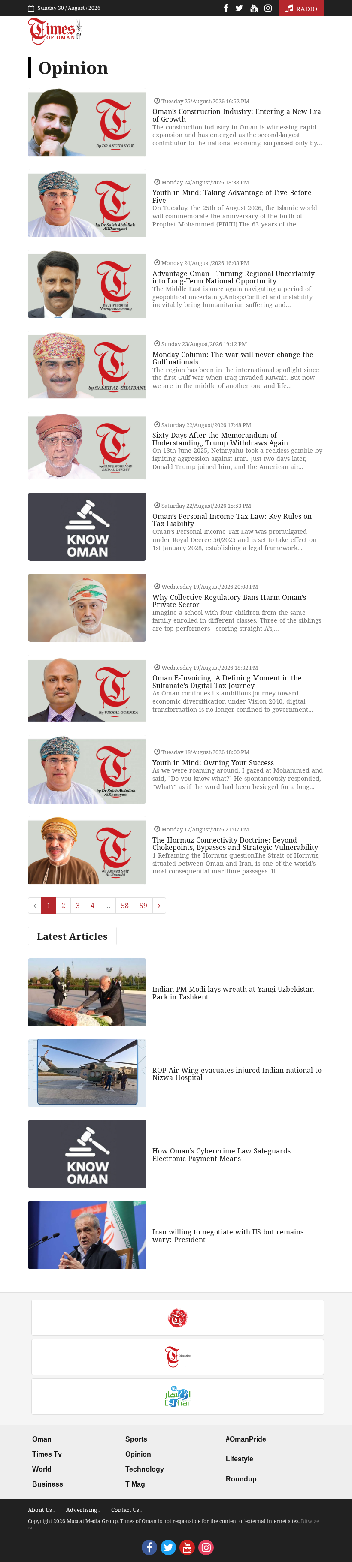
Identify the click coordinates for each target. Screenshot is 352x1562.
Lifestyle (239, 1459)
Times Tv (47, 1454)
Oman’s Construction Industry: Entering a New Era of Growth (236, 115)
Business (47, 1484)
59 (143, 905)
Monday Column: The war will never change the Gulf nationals (232, 358)
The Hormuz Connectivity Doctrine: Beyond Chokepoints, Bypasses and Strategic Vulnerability (235, 843)
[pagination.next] (159, 905)
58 (125, 905)
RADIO (305, 8)
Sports (136, 1439)
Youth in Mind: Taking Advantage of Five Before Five (232, 196)
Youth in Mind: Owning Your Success (213, 762)
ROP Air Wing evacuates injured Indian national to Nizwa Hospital (237, 1074)
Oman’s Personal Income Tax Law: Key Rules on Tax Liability (232, 520)
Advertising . (83, 1510)
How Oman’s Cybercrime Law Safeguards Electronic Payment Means (221, 1154)
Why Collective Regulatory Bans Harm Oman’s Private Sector (229, 601)
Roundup (241, 1479)
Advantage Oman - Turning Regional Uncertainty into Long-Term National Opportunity (233, 277)
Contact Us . (126, 1510)
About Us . (41, 1510)
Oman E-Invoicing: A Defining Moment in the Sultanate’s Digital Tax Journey (227, 681)
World (42, 1469)
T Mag (135, 1484)
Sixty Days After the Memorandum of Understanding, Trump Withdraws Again (220, 439)
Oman (42, 1439)
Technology (144, 1469)
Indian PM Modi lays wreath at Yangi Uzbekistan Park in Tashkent (233, 993)
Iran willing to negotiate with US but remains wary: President (227, 1235)
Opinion (138, 1454)
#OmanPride (246, 1439)
